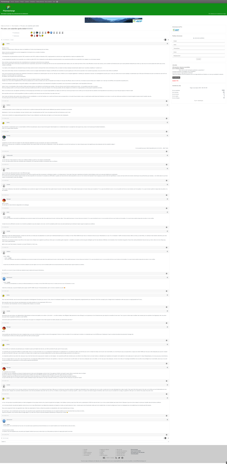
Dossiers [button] (17, 1)
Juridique (102, 451)
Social (101, 452)
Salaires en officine (104, 449)
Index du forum (5, 26)
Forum (85, 451)
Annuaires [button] (32, 1)
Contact (112, 457)
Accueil (85, 449)
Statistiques (200, 100)
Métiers (102, 453)
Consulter (198, 59)
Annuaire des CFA (121, 453)
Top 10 (195, 100)
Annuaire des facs (121, 455)
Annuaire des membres (122, 451)
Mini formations (103, 455)
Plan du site (119, 449)
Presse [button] (21, 1)
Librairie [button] (27, 1)
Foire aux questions (121, 452)
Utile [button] (54, 1)
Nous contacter (48, 1)
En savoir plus (176, 77)
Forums (12, 1)
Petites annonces (40, 1)
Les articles (86, 455)
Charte (107, 457)
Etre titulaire (15, 26)
